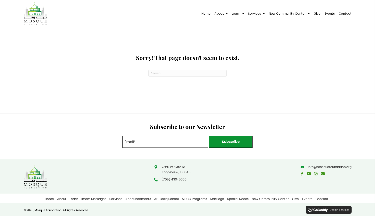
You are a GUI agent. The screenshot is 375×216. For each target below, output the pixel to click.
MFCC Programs (194, 199)
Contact (321, 199)
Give (295, 199)
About (61, 199)
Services (115, 199)
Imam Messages (93, 199)
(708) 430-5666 (174, 179)
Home (49, 199)
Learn (74, 199)
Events (307, 199)
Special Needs (238, 199)
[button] (231, 142)
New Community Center (270, 199)
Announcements (138, 199)
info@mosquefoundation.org (330, 167)
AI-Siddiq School (166, 199)
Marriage (217, 199)
